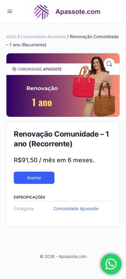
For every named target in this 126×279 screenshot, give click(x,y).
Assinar (34, 177)
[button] (109, 63)
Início (11, 36)
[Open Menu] (9, 11)
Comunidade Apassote (43, 36)
